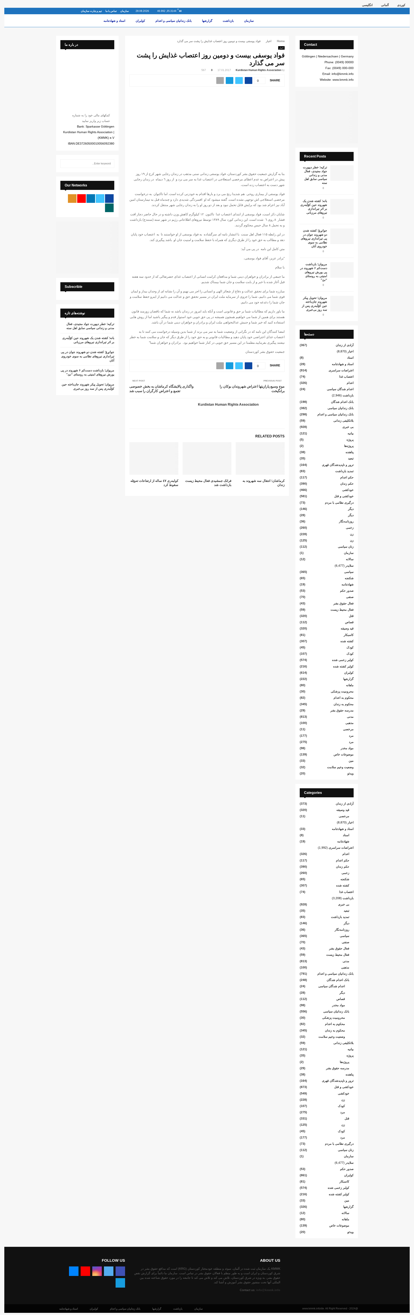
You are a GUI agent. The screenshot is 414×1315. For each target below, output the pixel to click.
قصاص (349, 622)
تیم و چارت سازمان (91, 11)
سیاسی (349, 572)
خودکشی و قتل (344, 496)
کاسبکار (349, 635)
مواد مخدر (347, 748)
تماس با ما (111, 11)
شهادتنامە (348, 584)
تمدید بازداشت (344, 471)
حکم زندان (347, 483)
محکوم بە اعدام (344, 697)
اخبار (281, 48)
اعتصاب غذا (346, 376)
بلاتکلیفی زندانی (343, 420)
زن (352, 534)
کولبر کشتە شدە (343, 666)
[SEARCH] (64, 163)
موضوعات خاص (344, 754)
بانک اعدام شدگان (342, 402)
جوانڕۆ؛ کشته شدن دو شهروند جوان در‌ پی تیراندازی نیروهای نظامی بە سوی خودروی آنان (314, 238)
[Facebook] (120, 1271)
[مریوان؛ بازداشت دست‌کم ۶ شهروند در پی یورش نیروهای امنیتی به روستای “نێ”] (342, 270)
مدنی (350, 716)
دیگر (351, 509)
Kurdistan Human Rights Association (258, 70)
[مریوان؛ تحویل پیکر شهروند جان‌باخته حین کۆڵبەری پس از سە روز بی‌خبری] (342, 303)
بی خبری (348, 427)
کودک (350, 647)
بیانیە (351, 433)
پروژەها (349, 446)
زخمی (350, 527)
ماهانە (350, 685)
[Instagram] (97, 1271)
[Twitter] (108, 1271)
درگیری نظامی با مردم (339, 502)
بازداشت (228, 20)
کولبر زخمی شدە (343, 660)
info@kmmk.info (268, 1290)
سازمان (124, 11)
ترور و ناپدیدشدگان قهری (338, 465)
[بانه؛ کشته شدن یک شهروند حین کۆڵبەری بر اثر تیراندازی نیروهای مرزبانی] (342, 206)
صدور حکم (347, 590)
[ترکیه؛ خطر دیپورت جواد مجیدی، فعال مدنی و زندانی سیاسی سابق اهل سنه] (342, 173)
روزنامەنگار (346, 521)
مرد (351, 735)
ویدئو (350, 773)
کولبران (140, 20)
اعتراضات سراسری (341, 370)
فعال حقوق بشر (343, 603)
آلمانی (385, 5)
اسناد (350, 357)
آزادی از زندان (345, 345)
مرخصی (348, 729)
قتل (351, 616)
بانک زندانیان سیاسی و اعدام (173, 20)
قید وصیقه (347, 628)
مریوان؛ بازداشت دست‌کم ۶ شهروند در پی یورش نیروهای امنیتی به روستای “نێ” (313, 272)
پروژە (350, 439)
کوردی (401, 5)
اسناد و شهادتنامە (114, 20)
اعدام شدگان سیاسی (340, 389)
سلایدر (349, 565)
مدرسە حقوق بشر (342, 710)
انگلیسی (367, 5)
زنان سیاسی (346, 546)
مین (351, 760)
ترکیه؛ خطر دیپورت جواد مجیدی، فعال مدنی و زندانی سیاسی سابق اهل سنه (315, 175)
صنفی (350, 597)
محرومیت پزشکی (342, 691)
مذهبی (349, 723)
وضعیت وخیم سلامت (340, 767)
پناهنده (350, 452)
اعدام (350, 383)
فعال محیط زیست (342, 609)
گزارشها (207, 20)
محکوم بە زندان (344, 704)
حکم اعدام (347, 477)
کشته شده (347, 641)
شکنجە (349, 578)
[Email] (73, 1271)
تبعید (351, 458)
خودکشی (348, 490)
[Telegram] (120, 1283)
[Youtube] (85, 1271)
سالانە (350, 559)
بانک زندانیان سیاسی (341, 408)
